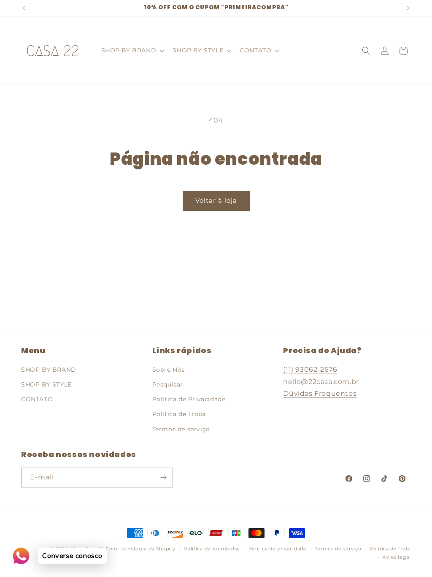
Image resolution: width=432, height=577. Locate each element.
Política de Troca (179, 414)
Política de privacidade (277, 549)
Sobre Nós (168, 369)
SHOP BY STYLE (46, 384)
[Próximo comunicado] (408, 8)
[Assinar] (163, 477)
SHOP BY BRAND (48, 369)
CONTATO (37, 399)
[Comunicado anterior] (24, 8)
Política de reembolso (212, 549)
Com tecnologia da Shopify (140, 549)
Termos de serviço (181, 429)
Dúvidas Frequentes (319, 393)
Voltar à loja (216, 200)
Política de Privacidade (189, 399)
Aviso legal (397, 557)
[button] (132, 50)
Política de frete (390, 549)
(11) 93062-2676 (310, 369)
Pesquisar (167, 384)
